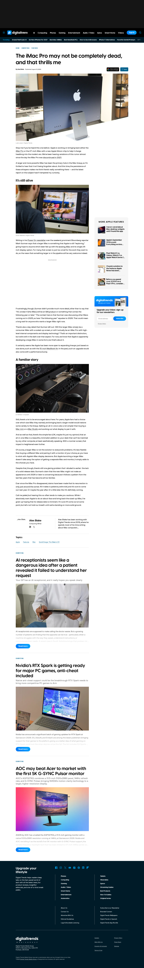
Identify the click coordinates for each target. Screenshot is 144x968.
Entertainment (66, 895)
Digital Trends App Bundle (109, 923)
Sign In (131, 32)
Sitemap (116, 946)
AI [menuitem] (34, 33)
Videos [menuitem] (121, 33)
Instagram (61, 868)
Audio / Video (66, 887)
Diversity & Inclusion (100, 946)
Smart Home (65, 891)
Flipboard (88, 868)
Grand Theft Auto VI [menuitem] (19, 40)
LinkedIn (83, 868)
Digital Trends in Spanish (108, 919)
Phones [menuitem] (53, 33)
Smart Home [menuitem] (110, 33)
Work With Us (98, 942)
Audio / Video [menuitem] (88, 33)
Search (140, 32)
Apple (18, 542)
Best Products (105, 891)
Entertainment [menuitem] (74, 33)
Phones (63, 876)
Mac (34, 542)
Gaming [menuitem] (62, 33)
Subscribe (119, 318)
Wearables (104, 880)
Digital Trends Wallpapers (108, 915)
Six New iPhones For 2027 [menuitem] (38, 40)
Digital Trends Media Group (28, 959)
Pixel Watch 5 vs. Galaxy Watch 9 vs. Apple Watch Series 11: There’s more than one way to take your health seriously (115, 258)
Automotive (65, 898)
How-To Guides (105, 895)
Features (26, 542)
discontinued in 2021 (52, 157)
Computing (65, 880)
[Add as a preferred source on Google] (113, 69)
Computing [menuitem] (42, 33)
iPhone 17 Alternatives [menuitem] (107, 40)
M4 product (51, 311)
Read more (23, 646)
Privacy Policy (102, 323)
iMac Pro (20, 151)
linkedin (30, 527)
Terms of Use (98, 950)
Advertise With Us (67, 915)
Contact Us (65, 912)
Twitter (65, 868)
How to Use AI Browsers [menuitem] (88, 40)
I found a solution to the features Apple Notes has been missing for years (114, 269)
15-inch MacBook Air (49, 348)
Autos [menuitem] (99, 33)
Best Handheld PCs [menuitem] (71, 40)
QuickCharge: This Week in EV (49, 542)
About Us (64, 908)
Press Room (117, 942)
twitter (34, 527)
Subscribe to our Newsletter (109, 908)
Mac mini (20, 429)
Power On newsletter (37, 240)
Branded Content (106, 912)
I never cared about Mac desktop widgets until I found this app (115, 229)
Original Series (105, 898)
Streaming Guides (106, 887)
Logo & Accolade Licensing (70, 923)
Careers (96, 938)
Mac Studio (33, 429)
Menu (4, 32)
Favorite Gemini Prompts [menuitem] (126, 40)
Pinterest (79, 868)
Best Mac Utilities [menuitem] (56, 40)
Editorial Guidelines (67, 919)
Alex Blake (21, 69)
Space (102, 884)
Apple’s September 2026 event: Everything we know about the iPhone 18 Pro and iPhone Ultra (115, 244)
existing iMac (64, 246)
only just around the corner (27, 486)
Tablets (102, 876)
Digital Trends (14, 35)
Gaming (64, 884)
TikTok (74, 868)
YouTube (70, 868)
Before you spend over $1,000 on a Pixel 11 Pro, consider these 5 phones (114, 282)
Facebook (56, 868)
